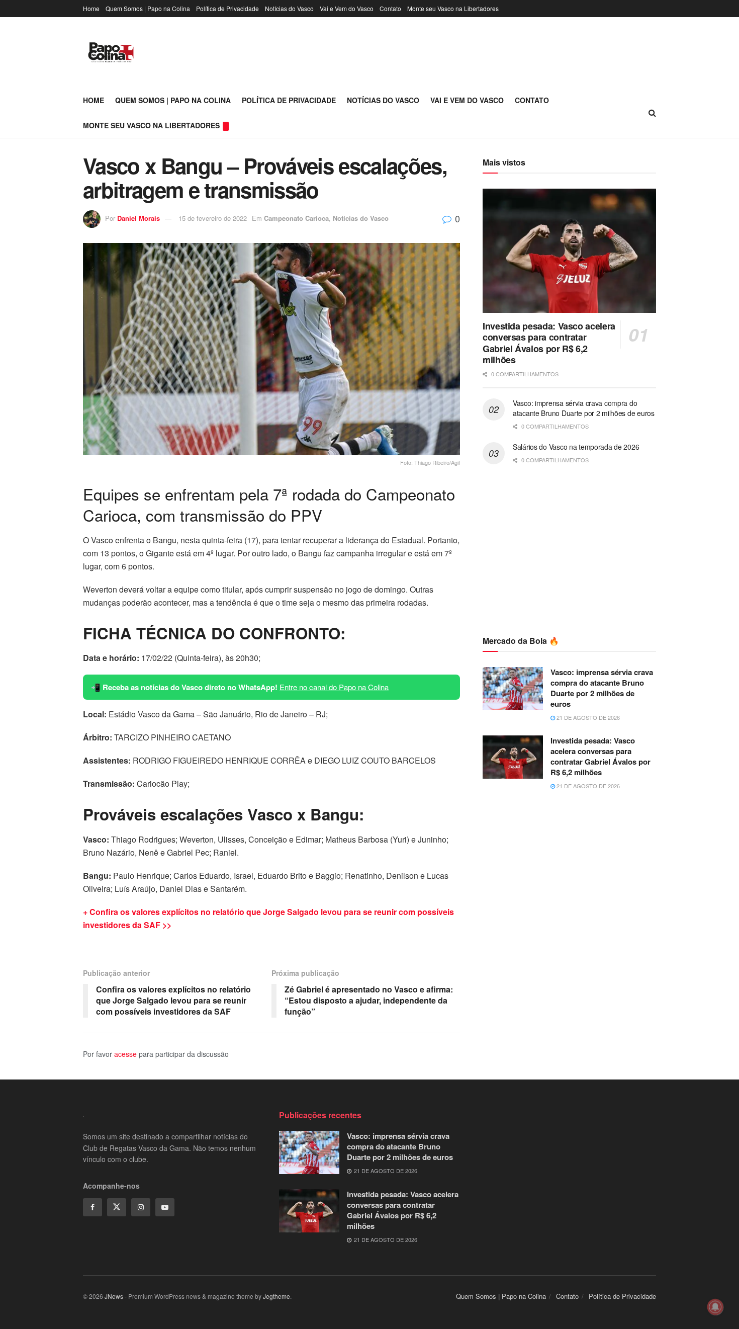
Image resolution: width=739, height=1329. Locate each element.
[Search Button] (652, 112)
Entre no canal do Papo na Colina (334, 687)
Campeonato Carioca (296, 218)
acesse (125, 1054)
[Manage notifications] (715, 1307)
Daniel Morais (138, 218)
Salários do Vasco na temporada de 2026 (576, 447)
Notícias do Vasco (289, 8)
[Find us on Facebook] (92, 1207)
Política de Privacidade (227, 8)
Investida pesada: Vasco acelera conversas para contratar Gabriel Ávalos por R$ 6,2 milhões (549, 343)
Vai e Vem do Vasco (347, 8)
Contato (390, 8)
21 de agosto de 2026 (587, 717)
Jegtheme (276, 1296)
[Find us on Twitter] (116, 1207)
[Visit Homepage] (111, 52)
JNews (114, 1296)
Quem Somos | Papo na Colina (148, 8)
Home (91, 8)
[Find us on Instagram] (140, 1207)
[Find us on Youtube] (164, 1207)
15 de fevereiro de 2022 (212, 218)
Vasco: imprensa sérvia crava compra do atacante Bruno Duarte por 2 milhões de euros (584, 408)
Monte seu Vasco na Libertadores (453, 8)
